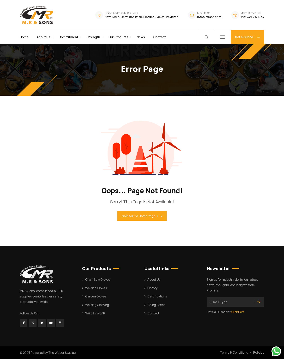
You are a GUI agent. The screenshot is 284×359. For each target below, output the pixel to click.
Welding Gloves (96, 288)
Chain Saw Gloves (98, 279)
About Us (43, 37)
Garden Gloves (95, 296)
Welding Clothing (97, 305)
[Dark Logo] (37, 15)
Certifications (157, 296)
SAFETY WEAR (95, 313)
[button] (223, 37)
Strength (93, 37)
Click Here (238, 312)
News (141, 37)
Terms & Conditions (234, 352)
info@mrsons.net (209, 17)
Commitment (68, 37)
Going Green (156, 305)
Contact (159, 37)
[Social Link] (23, 323)
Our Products (118, 37)
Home (24, 37)
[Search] (207, 37)
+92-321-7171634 (252, 17)
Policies (258, 352)
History (152, 288)
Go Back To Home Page (138, 216)
